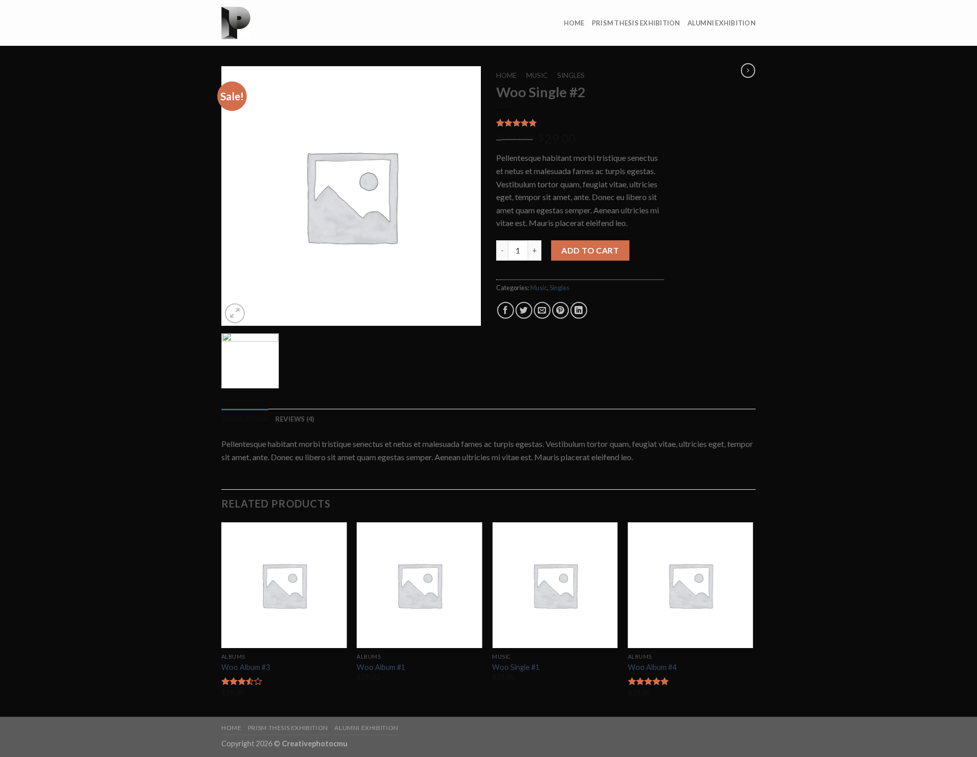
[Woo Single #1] (555, 585)
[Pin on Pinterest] (560, 310)
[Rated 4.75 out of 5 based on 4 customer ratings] (580, 123)
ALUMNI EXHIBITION (721, 23)
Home (574, 23)
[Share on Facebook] (505, 310)
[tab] (244, 419)
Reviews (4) (294, 419)
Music (537, 75)
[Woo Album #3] (284, 585)
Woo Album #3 (245, 667)
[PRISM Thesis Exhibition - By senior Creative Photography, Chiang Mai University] (272, 23)
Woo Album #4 (652, 667)
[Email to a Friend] (542, 310)
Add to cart (590, 250)
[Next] (752, 618)
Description (244, 419)
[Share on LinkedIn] (578, 310)
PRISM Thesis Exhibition (636, 23)
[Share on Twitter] (523, 310)
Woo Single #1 (515, 667)
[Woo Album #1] (419, 585)
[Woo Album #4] (691, 585)
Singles (571, 75)
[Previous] (221, 618)
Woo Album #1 (381, 667)
